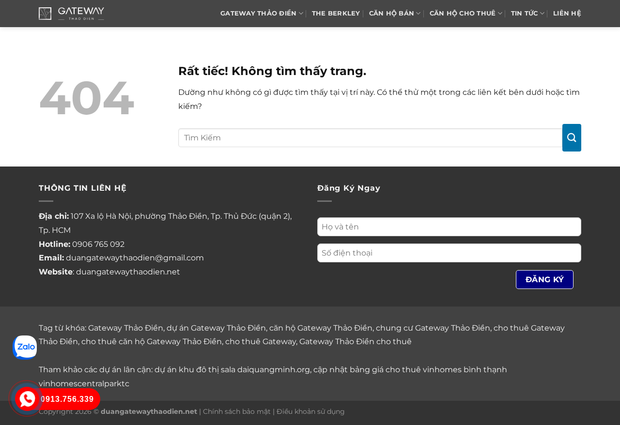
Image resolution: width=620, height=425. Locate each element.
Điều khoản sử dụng (311, 411)
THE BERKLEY (336, 13)
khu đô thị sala (207, 369)
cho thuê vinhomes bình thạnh (446, 369)
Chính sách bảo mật (237, 411)
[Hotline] (27, 399)
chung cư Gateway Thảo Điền (433, 328)
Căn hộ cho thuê (463, 13)
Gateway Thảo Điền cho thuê (355, 341)
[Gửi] (571, 138)
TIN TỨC (524, 13)
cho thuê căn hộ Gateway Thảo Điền (151, 341)
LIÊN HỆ (567, 13)
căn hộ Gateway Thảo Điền (320, 328)
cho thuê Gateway (260, 341)
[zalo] (24, 346)
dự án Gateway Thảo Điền (216, 328)
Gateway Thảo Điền (125, 328)
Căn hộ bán (392, 13)
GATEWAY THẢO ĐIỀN (258, 13)
